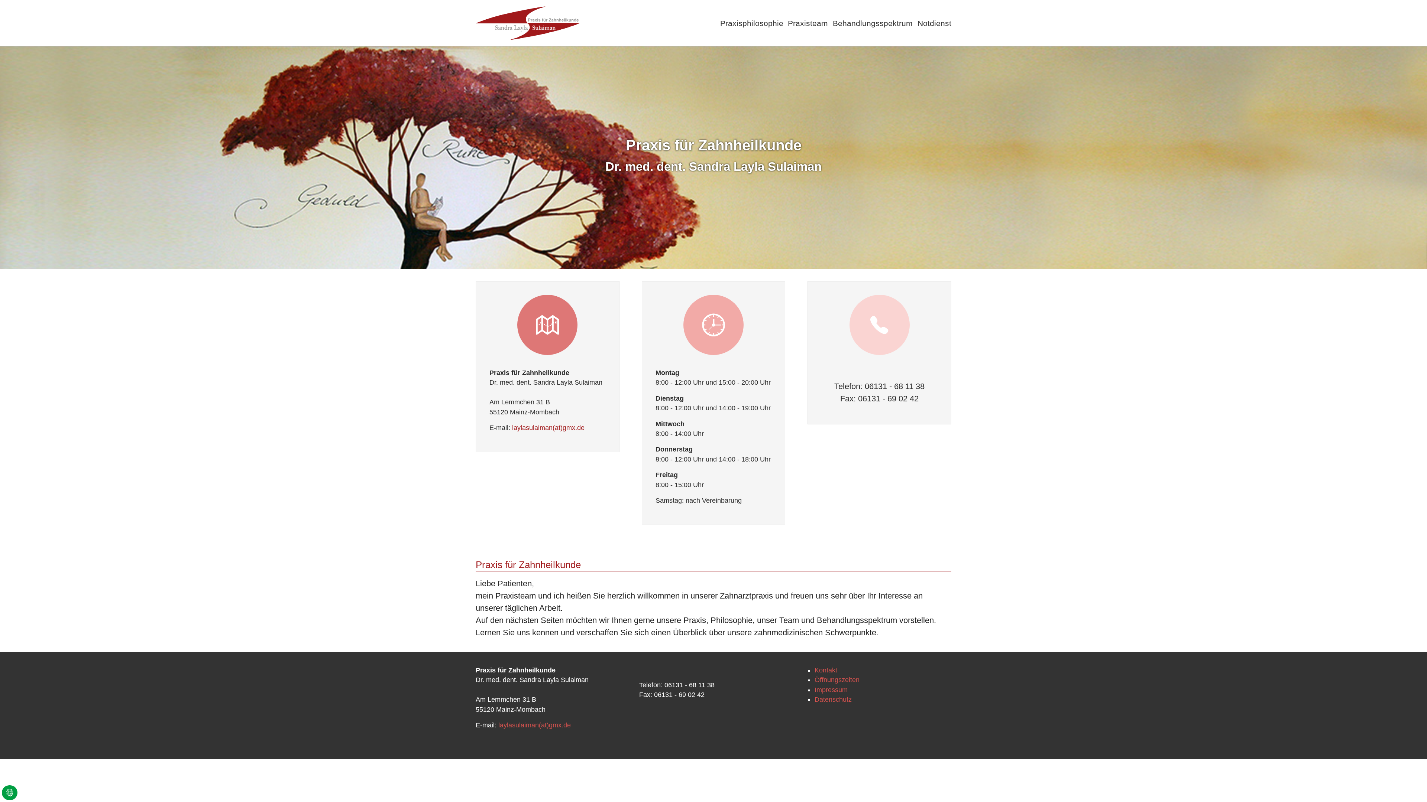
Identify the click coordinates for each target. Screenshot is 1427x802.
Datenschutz (833, 699)
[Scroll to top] (1410, 785)
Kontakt (826, 670)
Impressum (831, 690)
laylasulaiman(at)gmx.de (548, 427)
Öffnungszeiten (837, 680)
